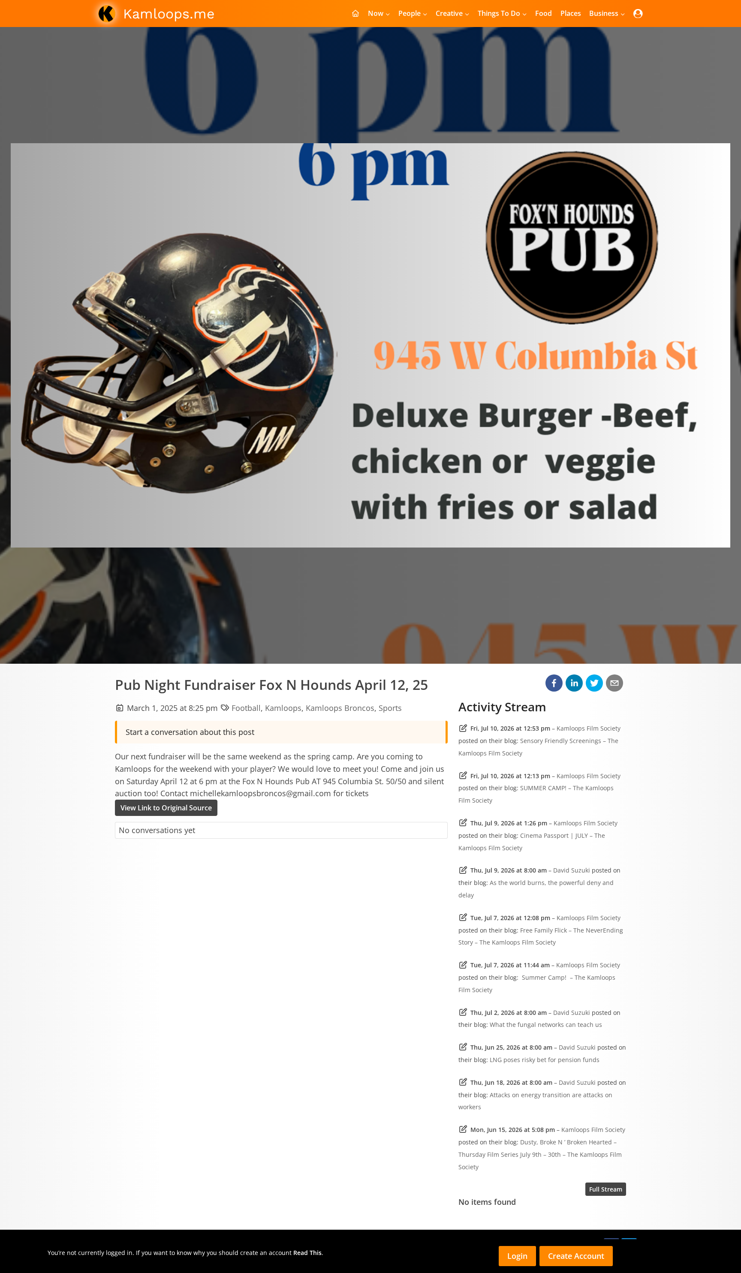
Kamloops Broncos (340, 708)
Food (543, 13)
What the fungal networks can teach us (546, 1024)
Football (246, 708)
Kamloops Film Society (589, 728)
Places (570, 13)
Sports (390, 708)
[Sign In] (638, 13)
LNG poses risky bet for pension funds (544, 1060)
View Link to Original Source (166, 808)
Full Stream (605, 1189)
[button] (554, 683)
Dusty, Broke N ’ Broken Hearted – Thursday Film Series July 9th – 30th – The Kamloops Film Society (540, 1154)
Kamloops (283, 708)
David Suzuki (571, 870)
